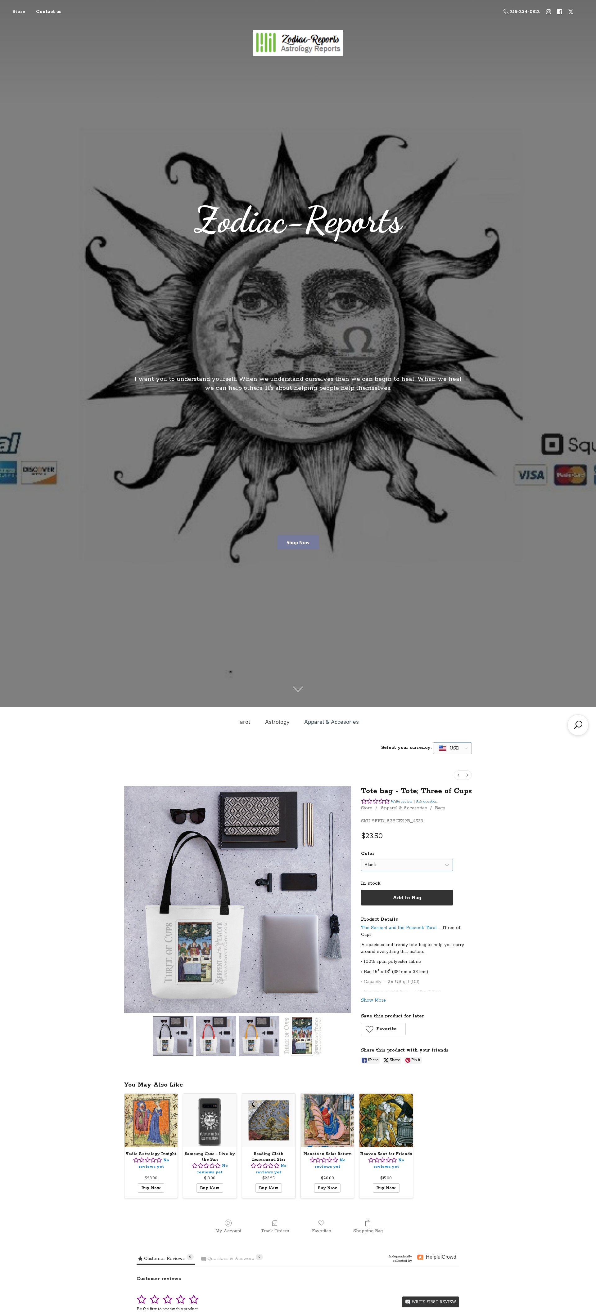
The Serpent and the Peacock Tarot (399, 928)
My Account (228, 1231)
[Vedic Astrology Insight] (151, 1120)
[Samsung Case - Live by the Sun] (209, 1120)
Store (18, 12)
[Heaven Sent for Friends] (386, 1120)
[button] (383, 1029)
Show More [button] (373, 1000)
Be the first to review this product (167, 1309)
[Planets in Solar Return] (327, 1120)
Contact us (48, 12)
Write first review (433, 1302)
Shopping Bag (368, 1231)
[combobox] (452, 748)
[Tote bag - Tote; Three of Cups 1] (216, 1036)
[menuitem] (458, 775)
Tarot (243, 721)
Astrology (277, 721)
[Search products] (578, 725)
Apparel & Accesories (331, 721)
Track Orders (275, 1231)
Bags (440, 808)
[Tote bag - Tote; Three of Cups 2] (259, 1036)
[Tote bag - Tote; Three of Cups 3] (302, 1036)
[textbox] (449, 748)
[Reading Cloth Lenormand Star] (268, 1120)
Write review (402, 801)
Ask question (426, 801)
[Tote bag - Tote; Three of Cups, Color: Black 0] (173, 1036)
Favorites (321, 1231)
